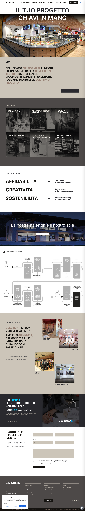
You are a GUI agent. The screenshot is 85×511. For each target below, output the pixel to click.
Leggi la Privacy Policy (45, 463)
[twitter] (76, 500)
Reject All (15, 506)
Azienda (57, 439)
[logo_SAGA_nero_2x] (10, 1)
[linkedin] (78, 500)
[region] (15, 502)
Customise (7, 506)
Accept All (23, 506)
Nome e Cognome (38, 432)
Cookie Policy (20, 509)
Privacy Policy (14, 509)
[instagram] (72, 500)
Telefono (35, 439)
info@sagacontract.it (11, 493)
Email (56, 432)
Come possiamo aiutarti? (39, 447)
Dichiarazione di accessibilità (30, 509)
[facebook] (74, 500)
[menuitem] (80, 2)
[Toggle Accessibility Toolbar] (82, 508)
